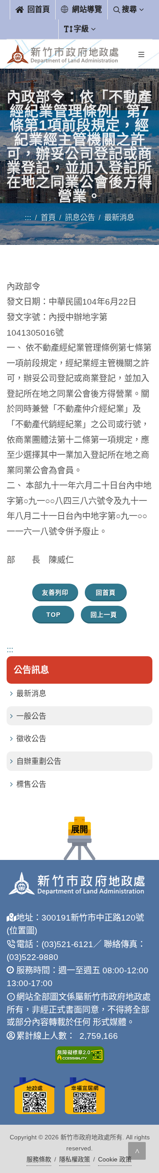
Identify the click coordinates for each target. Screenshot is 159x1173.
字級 (81, 29)
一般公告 (31, 716)
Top (53, 614)
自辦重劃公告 (38, 761)
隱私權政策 (74, 1159)
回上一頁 (104, 614)
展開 (79, 829)
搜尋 (129, 9)
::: (28, 217)
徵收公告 (31, 739)
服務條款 (38, 1159)
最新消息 (31, 693)
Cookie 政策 (115, 1159)
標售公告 (31, 784)
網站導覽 (86, 9)
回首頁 (37, 9)
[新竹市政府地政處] (63, 54)
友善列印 (55, 592)
